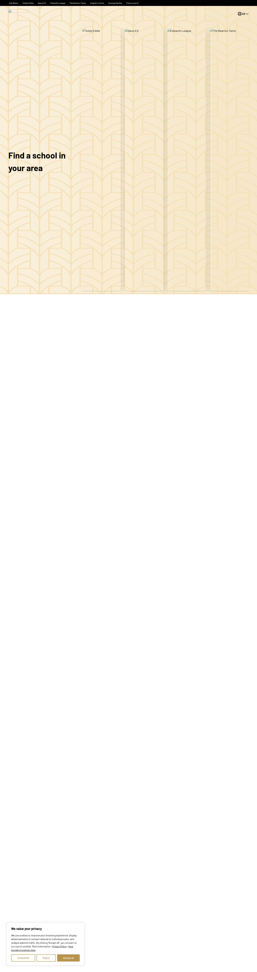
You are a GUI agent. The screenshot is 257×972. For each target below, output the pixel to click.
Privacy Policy (59, 946)
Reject (46, 957)
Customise (23, 957)
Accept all (68, 957)
